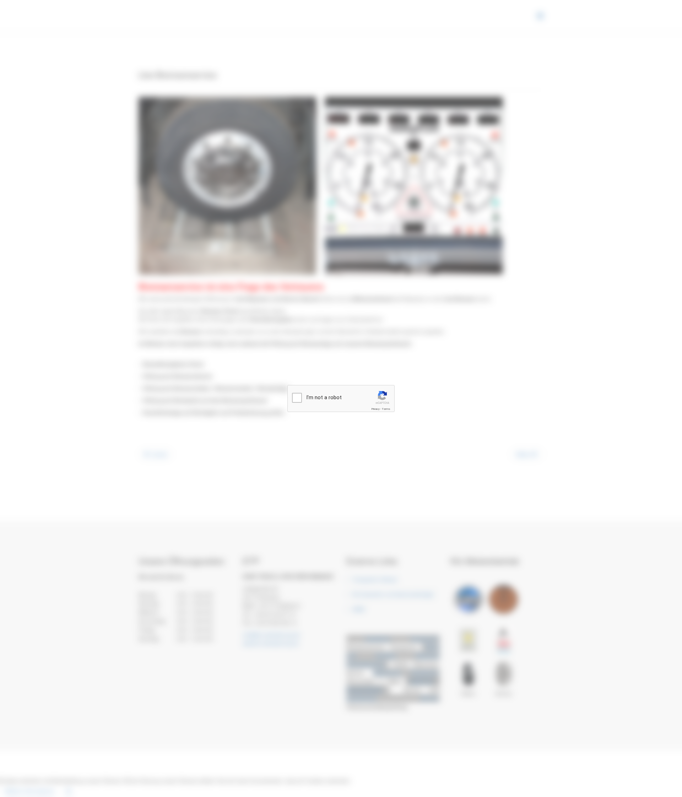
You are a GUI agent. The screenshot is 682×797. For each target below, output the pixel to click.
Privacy (375, 409)
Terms (386, 409)
